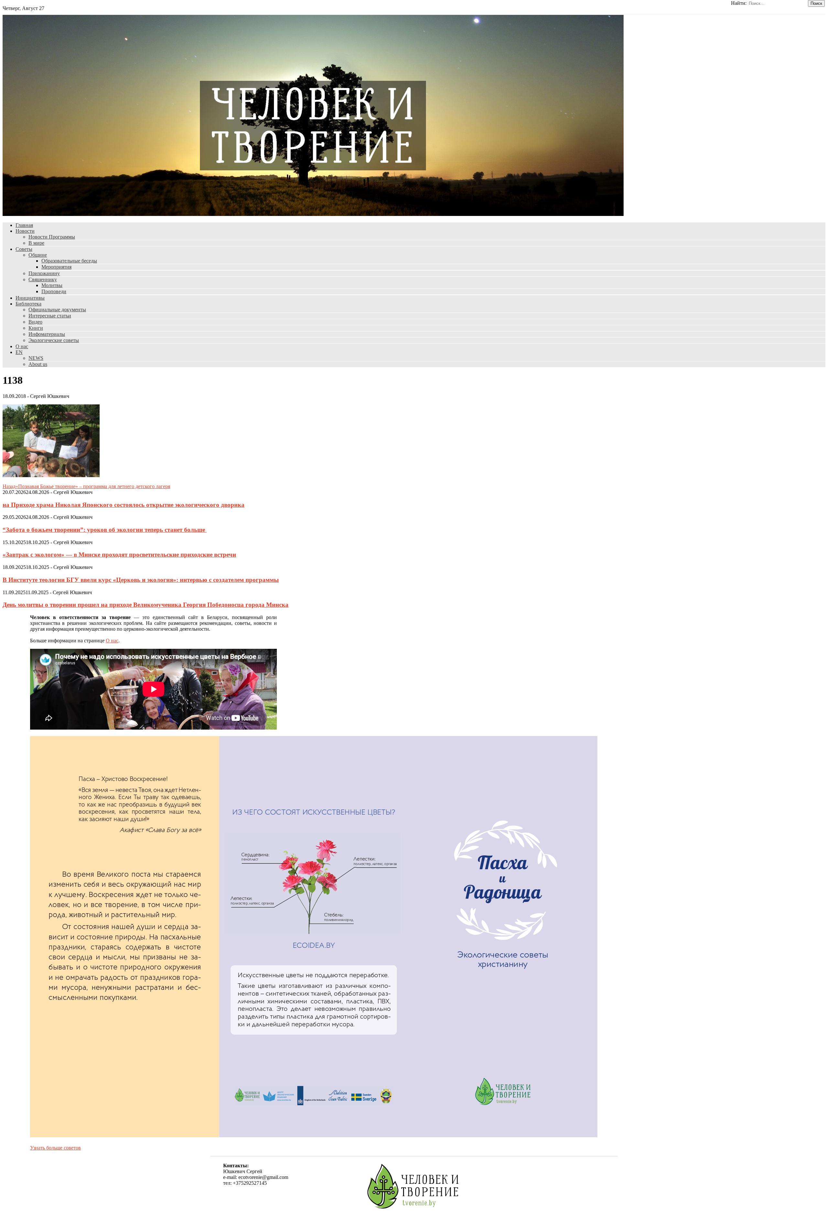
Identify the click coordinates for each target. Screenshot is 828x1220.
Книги (35, 328)
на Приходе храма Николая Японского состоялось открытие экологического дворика (124, 504)
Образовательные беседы (69, 260)
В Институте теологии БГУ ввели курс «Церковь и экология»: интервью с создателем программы (141, 579)
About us (37, 364)
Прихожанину (44, 273)
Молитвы (51, 285)
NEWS (35, 358)
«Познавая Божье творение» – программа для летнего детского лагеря (86, 486)
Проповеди (53, 291)
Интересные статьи (49, 315)
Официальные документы (57, 309)
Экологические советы (53, 340)
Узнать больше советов (55, 1147)
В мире (36, 243)
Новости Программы (51, 237)
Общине (37, 255)
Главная (24, 225)
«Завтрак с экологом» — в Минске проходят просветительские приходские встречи (119, 554)
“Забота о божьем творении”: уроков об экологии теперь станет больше (105, 529)
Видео (35, 322)
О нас (22, 346)
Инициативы (30, 298)
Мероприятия (56, 267)
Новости (25, 231)
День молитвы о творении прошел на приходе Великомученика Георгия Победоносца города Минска (146, 604)
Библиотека (28, 303)
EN (19, 352)
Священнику (42, 279)
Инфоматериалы (46, 334)
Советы (24, 249)
